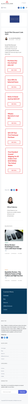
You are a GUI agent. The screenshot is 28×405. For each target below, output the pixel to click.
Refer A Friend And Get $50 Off (14, 98)
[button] (3, 7)
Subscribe (22, 392)
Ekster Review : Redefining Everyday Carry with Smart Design (13, 246)
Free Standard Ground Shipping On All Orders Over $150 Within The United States (13, 158)
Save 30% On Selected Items (13, 81)
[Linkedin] (23, 8)
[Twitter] (21, 8)
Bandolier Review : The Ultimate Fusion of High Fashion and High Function (14, 274)
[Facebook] (19, 8)
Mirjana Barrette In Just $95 (13, 116)
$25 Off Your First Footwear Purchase (13, 135)
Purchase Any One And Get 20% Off (12, 63)
